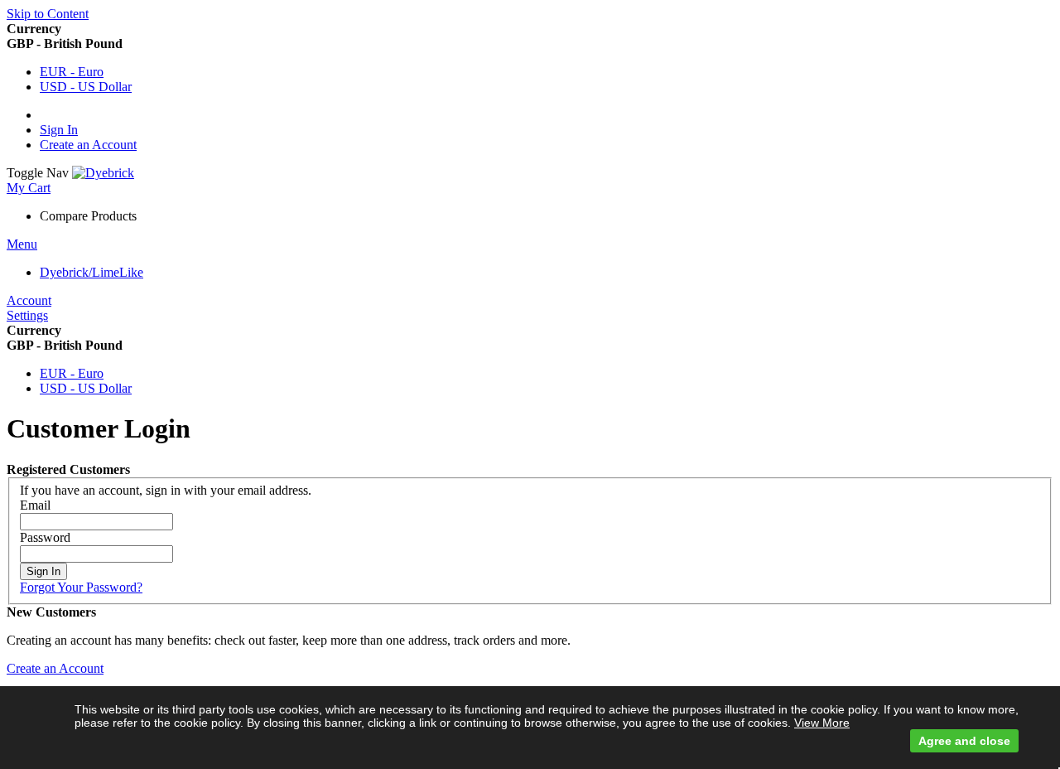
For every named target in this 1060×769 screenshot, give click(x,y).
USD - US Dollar (86, 87)
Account (29, 300)
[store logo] (103, 173)
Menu (22, 244)
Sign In (59, 130)
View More (822, 722)
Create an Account (88, 145)
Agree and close (964, 740)
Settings (27, 315)
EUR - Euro (72, 72)
